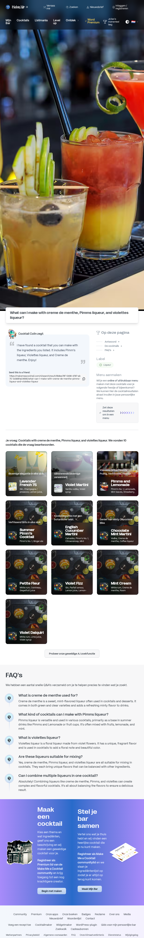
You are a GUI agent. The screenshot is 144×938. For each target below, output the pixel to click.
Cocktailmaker (43, 924)
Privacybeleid (32, 935)
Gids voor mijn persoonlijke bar (118, 924)
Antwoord (106, 341)
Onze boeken (69, 914)
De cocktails (107, 346)
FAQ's (103, 350)
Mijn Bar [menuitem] (8, 21)
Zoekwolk (61, 929)
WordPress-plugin (86, 924)
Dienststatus (114, 935)
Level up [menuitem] (56, 21)
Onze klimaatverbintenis (92, 935)
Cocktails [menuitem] (23, 20)
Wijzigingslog (131, 935)
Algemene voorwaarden (55, 935)
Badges (86, 914)
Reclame (100, 914)
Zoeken (73, 7)
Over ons (114, 914)
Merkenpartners (14, 935)
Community (20, 914)
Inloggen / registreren (122, 7)
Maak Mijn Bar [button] (90, 888)
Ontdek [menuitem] (71, 20)
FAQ (73, 935)
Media (127, 914)
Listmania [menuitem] (41, 20)
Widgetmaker (64, 924)
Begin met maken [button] (52, 891)
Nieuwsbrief (97, 7)
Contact (90, 918)
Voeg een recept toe (19, 924)
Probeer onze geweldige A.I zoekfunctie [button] (72, 653)
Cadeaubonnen (80, 929)
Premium (36, 914)
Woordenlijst (74, 918)
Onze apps (52, 914)
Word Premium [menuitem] (93, 21)
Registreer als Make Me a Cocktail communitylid (90, 858)
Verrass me (51, 7)
